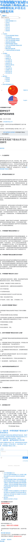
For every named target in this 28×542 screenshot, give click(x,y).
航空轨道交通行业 (9, 65)
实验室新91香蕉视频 (10, 42)
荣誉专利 (7, 29)
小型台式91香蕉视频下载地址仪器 (13, 45)
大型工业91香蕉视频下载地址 (12, 40)
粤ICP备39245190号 (18, 536)
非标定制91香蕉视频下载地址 (12, 38)
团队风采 (7, 24)
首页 (4, 132)
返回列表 (2, 148)
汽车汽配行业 (8, 60)
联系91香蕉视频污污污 (8, 84)
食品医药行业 (8, 63)
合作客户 (7, 22)
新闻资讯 (7, 78)
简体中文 (4, 15)
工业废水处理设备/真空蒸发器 (12, 50)
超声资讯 (5, 76)
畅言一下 (25, 457)
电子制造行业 (8, 61)
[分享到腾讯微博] (1, 144)
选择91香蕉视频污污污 (10, 21)
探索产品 (7, 25)
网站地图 (3, 533)
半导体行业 (8, 56)
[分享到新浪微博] (0, 144)
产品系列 (5, 34)
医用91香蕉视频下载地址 (11, 43)
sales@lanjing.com (8, 121)
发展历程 (7, 30)
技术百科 (7, 79)
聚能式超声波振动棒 (10, 48)
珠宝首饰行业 (8, 73)
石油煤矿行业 (8, 69)
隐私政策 (8, 533)
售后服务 (3, 539)
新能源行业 (8, 58)
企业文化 (7, 27)
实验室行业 (8, 66)
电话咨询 (9, 539)
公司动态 (7, 81)
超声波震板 (8, 47)
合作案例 (5, 53)
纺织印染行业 (8, 71)
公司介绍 (7, 19)
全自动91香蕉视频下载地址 (12, 35)
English (25, 100)
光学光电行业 (8, 68)
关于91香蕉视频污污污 (9, 473)
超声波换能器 (8, 37)
